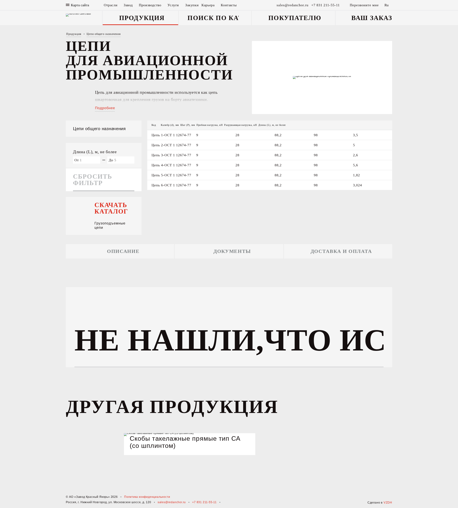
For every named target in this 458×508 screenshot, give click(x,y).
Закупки (192, 5)
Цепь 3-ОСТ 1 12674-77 (171, 155)
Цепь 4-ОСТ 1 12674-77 (171, 165)
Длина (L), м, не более (272, 125)
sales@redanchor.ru (172, 502)
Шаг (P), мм (187, 125)
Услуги (173, 5)
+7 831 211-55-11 (204, 502)
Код (154, 125)
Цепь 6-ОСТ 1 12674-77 (171, 185)
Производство (150, 5)
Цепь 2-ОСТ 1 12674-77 (171, 145)
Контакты (229, 5)
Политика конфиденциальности (147, 496)
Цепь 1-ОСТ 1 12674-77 (171, 135)
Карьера (208, 5)
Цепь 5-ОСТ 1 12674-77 (171, 175)
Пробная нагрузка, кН (209, 125)
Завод (128, 5)
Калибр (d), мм (170, 125)
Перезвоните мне (364, 5)
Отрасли (110, 5)
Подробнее (105, 108)
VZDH (388, 502)
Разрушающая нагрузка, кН (240, 125)
